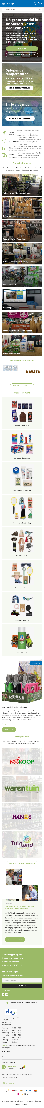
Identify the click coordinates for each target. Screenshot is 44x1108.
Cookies (38, 1101)
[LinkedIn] (3, 994)
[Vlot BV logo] (10, 3)
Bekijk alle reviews (8, 1083)
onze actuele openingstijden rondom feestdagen (18, 1047)
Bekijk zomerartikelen (19, 88)
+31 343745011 (6, 1022)
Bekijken (9, 730)
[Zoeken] (40, 9)
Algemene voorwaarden (25, 1101)
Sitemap (25, 1104)
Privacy (18, 1104)
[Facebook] (6, 994)
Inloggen (22, 49)
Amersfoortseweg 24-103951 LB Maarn (10, 1019)
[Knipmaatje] (10, 368)
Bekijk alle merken (22, 386)
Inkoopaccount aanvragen (22, 55)
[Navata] (32, 371)
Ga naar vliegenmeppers (20, 118)
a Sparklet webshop (9, 1101)
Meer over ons (15, 939)
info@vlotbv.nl (7, 1025)
